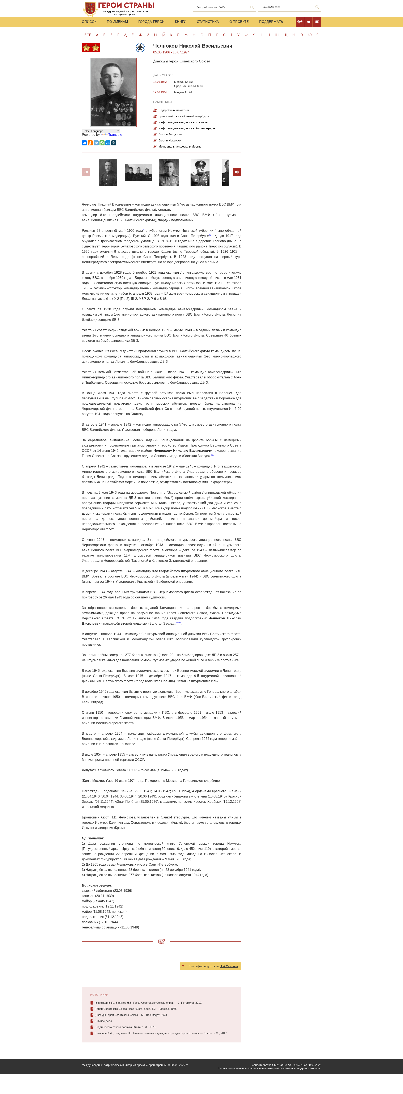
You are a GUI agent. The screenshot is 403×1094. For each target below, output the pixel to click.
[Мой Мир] (107, 142)
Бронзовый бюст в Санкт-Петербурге (183, 116)
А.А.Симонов (229, 966)
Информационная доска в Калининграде (186, 128)
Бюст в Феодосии (170, 134)
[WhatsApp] (102, 142)
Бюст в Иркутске (169, 140)
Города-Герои (151, 21)
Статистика (208, 21)
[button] (237, 172)
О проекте (239, 21)
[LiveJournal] (113, 142)
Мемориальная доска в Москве (180, 146)
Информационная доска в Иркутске (183, 122)
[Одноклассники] (90, 142)
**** (178, 623)
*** (213, 456)
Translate (115, 134)
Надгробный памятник (173, 110)
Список (89, 21)
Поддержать (271, 21)
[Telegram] (96, 142)
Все (87, 35)
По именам (117, 21)
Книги (180, 21)
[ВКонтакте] (84, 142)
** (210, 236)
